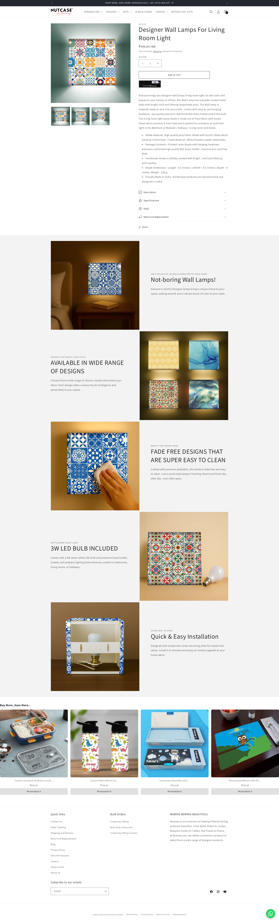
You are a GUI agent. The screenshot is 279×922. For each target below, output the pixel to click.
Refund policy (132, 914)
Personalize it (34, 791)
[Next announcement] (227, 3)
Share (145, 226)
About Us (55, 872)
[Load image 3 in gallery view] (100, 116)
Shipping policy (179, 914)
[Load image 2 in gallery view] (80, 116)
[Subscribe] (105, 891)
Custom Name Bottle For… (104, 780)
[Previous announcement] (51, 3)
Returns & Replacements (63, 838)
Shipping (157, 51)
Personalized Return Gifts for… (245, 780)
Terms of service (163, 914)
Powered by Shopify (115, 914)
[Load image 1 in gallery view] (61, 116)
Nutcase (102, 914)
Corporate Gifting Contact (123, 833)
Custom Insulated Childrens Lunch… (34, 780)
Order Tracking (58, 827)
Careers (55, 861)
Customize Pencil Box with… (175, 780)
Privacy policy (147, 914)
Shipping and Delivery (62, 833)
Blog (53, 844)
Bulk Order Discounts (121, 827)
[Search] (211, 11)
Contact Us (56, 821)
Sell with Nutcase (60, 855)
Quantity (143, 56)
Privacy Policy (58, 849)
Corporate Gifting (119, 821)
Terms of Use (57, 867)
